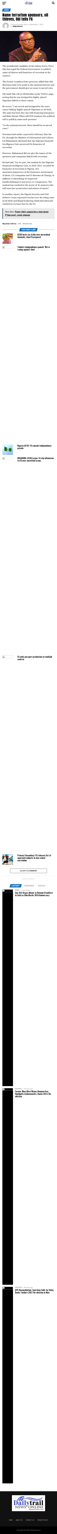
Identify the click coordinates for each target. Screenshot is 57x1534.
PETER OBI (28, 224)
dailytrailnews (18, 26)
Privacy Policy (42, 1520)
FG (20, 224)
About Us (19, 1520)
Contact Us (30, 1520)
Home (11, 1520)
